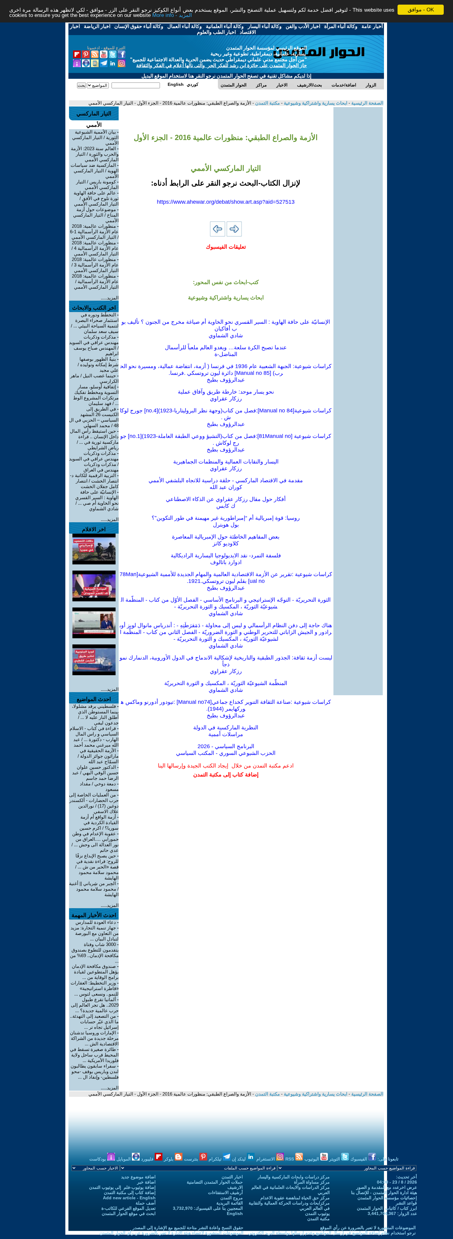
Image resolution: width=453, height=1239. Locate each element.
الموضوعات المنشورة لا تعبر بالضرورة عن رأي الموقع (368, 1227)
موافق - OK (421, 10)
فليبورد (148, 1159)
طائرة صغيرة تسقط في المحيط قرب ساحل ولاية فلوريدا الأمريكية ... (94, 1055)
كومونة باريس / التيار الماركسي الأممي (97, 184)
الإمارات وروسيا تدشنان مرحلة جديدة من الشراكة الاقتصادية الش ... (94, 1038)
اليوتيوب (312, 1159)
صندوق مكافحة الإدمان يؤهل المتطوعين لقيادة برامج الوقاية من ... (95, 972)
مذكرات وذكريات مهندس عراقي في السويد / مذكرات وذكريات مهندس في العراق (94, 461)
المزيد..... (110, 297)
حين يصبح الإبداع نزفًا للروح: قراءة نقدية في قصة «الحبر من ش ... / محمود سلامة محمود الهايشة (97, 866)
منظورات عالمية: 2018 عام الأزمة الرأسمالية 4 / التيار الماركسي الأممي (95, 248)
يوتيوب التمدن (317, 1213)
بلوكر (169, 1159)
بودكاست (98, 1159)
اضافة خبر (146, 1182)
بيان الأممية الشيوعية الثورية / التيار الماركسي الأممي (95, 137)
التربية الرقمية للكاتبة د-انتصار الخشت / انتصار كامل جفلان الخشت (94, 481)
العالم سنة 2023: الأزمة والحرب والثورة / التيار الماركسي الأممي (95, 154)
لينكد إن (239, 1159)
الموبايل (124, 1159)
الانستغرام (266, 1159)
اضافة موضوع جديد (138, 1176)
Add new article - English (129, 1197)
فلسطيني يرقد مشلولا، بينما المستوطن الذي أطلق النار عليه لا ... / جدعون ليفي (95, 714)
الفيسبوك (359, 1159)
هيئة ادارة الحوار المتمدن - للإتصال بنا (384, 1192)
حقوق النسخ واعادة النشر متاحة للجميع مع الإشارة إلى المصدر (188, 1227)
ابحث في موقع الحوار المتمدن (129, 1213)
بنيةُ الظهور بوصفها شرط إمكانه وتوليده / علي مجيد (98, 364)
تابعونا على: (387, 1159)
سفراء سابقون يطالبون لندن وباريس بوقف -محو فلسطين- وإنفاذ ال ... (95, 1071)
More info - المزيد (172, 15)
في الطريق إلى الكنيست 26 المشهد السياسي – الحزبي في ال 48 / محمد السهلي (94, 417)
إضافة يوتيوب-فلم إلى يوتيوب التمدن (122, 1187)
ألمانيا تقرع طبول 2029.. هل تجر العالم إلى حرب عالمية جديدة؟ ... (95, 1005)
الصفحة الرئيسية (366, 103)
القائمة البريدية (229, 1203)
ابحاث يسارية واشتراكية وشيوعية (315, 103)
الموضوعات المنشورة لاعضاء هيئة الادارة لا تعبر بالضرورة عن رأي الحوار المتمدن (171, 1232)
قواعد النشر (406, 1203)
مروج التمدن (231, 1197)
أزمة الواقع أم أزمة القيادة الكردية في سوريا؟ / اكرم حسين (99, 822)
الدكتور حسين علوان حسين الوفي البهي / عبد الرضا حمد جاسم (95, 772)
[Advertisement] (358, 199)
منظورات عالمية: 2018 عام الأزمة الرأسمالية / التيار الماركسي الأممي (95, 281)
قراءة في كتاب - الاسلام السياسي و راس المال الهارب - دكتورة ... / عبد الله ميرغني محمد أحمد (94, 737)
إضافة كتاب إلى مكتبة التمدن (130, 1192)
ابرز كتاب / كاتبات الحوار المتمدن (387, 1208)
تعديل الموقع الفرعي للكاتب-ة (128, 1208)
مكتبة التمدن (267, 103)
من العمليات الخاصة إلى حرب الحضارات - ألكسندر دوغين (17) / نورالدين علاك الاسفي (94, 803)
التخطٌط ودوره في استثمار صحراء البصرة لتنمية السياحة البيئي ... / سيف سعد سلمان (95, 323)
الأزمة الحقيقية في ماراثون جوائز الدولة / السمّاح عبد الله (98, 756)
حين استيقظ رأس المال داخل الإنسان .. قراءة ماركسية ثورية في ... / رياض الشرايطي (94, 439)
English (235, 1213)
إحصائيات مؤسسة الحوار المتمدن (387, 1197)
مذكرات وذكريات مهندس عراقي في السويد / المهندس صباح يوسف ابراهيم (94, 345)
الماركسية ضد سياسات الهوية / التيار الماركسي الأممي (95, 170)
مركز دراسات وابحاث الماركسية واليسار (294, 1176)
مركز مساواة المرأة (312, 1182)
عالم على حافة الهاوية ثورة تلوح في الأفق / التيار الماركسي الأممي (96, 198)
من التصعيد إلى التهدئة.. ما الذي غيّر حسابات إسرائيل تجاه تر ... (94, 1021)
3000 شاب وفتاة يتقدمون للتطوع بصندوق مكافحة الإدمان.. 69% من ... (94, 953)
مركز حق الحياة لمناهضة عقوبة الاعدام (295, 1197)
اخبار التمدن (232, 1176)
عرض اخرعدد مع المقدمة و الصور (386, 1187)
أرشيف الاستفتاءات (225, 1192)
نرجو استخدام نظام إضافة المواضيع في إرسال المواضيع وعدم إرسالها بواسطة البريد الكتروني (332, 1232)
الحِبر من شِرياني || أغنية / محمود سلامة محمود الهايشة (94, 889)
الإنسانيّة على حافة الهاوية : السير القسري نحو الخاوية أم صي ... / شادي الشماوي (97, 500)
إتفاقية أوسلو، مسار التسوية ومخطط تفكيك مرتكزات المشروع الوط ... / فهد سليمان (96, 395)
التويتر (335, 1159)
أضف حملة (146, 1203)
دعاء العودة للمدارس (96, 922)
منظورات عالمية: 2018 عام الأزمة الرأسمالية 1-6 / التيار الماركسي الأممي (94, 231)
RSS (290, 1159)
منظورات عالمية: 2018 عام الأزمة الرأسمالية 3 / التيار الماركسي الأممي (95, 265)
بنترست (191, 1159)
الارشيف (235, 1187)
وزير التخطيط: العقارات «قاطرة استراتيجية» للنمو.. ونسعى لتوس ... (95, 988)
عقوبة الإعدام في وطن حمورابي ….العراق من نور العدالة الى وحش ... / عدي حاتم (95, 842)
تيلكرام (216, 1159)
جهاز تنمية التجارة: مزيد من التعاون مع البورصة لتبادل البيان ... (95, 933)
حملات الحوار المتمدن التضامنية (215, 1182)
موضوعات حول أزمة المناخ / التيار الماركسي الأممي (96, 215)
